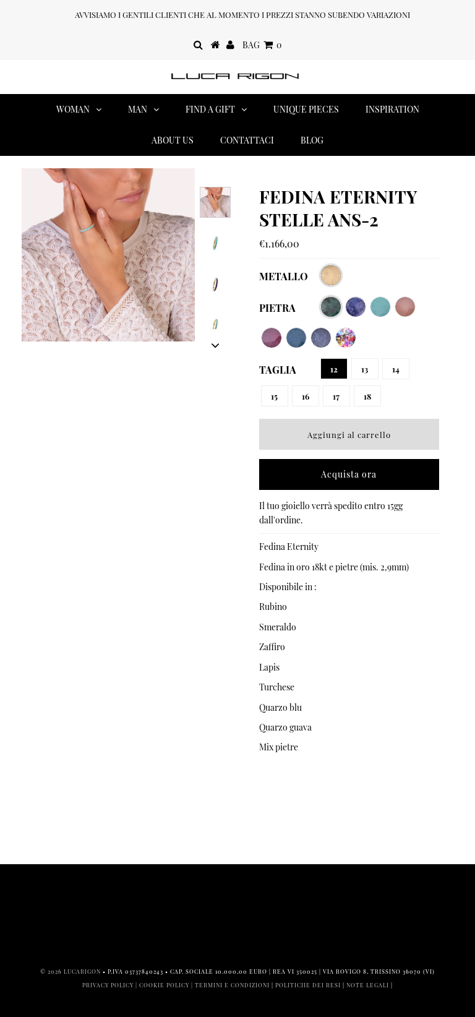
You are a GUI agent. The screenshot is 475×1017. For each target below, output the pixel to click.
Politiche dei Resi (308, 985)
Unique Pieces (306, 109)
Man (137, 109)
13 (364, 369)
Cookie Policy (164, 985)
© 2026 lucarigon (70, 971)
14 (396, 369)
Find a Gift (210, 109)
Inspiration (392, 109)
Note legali (367, 985)
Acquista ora (349, 474)
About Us (173, 140)
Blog (312, 140)
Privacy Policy (108, 985)
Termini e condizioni (232, 985)
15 (274, 396)
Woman (73, 109)
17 (336, 396)
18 (367, 396)
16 (305, 396)
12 (334, 369)
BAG (261, 45)
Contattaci (247, 140)
